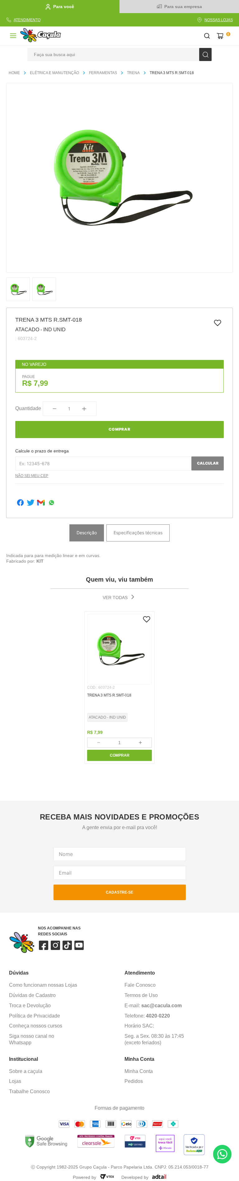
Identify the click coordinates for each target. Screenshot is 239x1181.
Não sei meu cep (31, 476)
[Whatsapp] (51, 503)
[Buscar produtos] (205, 54)
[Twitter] (31, 503)
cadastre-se (119, 892)
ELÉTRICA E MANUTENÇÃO (54, 73)
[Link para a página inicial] (16, 73)
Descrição (87, 532)
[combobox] (119, 54)
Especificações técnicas (138, 532)
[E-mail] (41, 503)
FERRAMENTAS (103, 73)
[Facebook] (20, 503)
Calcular (207, 463)
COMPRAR (119, 755)
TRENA (133, 73)
